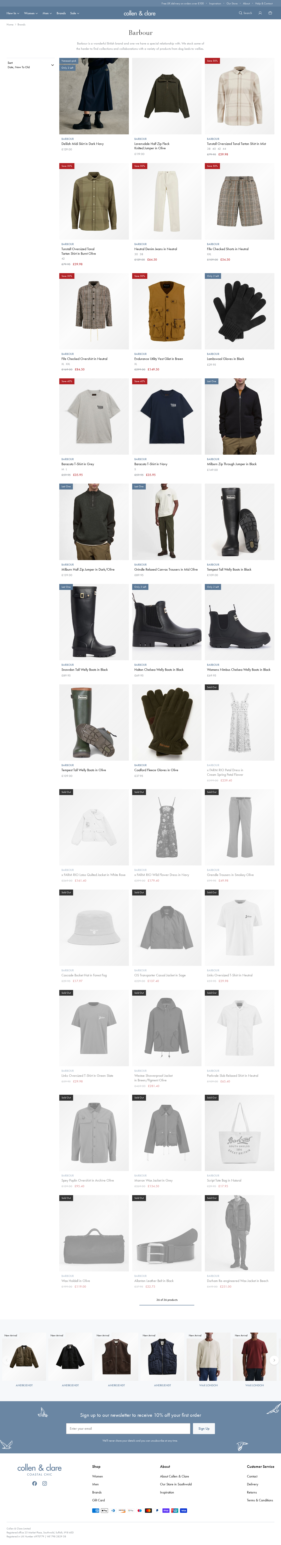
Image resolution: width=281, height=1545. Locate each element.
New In (11, 13)
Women (29, 13)
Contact (252, 1476)
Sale (73, 13)
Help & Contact (264, 3)
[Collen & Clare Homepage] (140, 13)
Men (46, 13)
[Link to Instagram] (44, 1483)
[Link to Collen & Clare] (39, 1470)
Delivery (252, 1484)
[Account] (260, 13)
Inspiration (215, 3)
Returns (252, 1492)
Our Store (232, 3)
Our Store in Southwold (176, 1484)
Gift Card (98, 1500)
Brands (61, 13)
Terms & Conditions (260, 1500)
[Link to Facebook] (34, 1483)
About (246, 3)
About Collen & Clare (174, 1476)
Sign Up (203, 1428)
